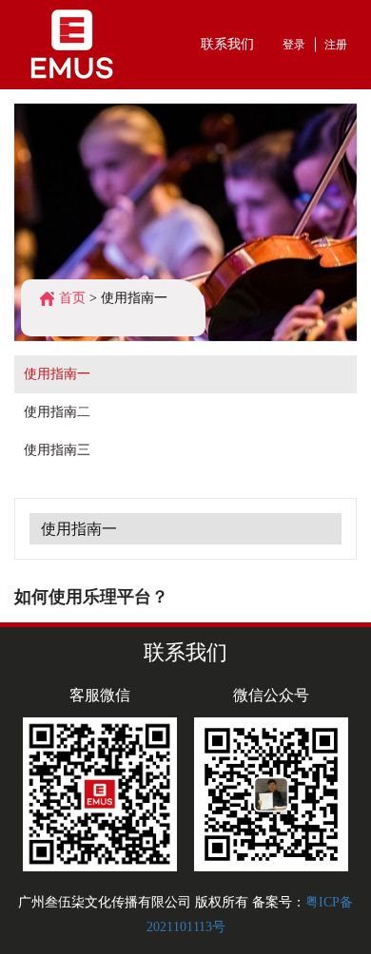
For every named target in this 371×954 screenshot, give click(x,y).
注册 (335, 44)
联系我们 (227, 44)
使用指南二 (57, 412)
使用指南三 (57, 450)
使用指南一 (134, 298)
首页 (72, 298)
